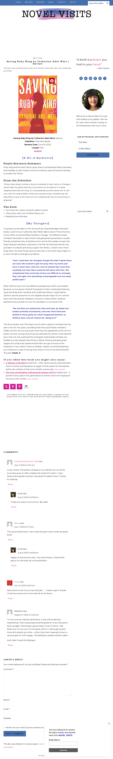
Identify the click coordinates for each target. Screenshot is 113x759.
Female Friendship (54, 397)
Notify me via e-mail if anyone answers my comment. (30, 727)
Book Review (39, 397)
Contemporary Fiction (36, 395)
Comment (9, 669)
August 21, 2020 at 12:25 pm (26, 615)
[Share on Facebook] (13, 386)
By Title (21, 395)
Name (7, 700)
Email (7, 709)
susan (17, 582)
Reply (10, 484)
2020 (20, 397)
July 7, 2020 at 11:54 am (24, 465)
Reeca (17, 523)
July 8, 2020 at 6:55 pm (28, 497)
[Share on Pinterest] (19, 386)
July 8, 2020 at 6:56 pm (28, 553)
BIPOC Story (28, 397)
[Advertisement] (56, 39)
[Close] (109, 723)
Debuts (50, 395)
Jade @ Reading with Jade (26, 461)
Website (7, 718)
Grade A (66, 397)
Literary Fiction (61, 395)
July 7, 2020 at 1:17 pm (24, 527)
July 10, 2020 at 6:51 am (24, 585)
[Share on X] (6, 386)
